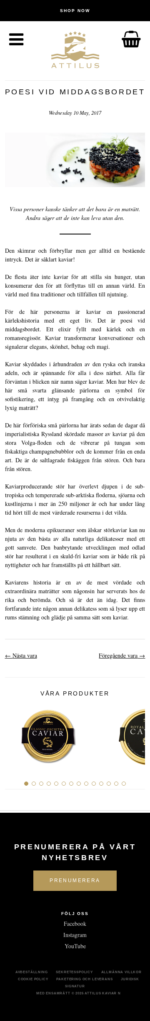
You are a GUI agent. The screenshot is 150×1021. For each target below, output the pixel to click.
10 (94, 784)
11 (101, 784)
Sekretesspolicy (74, 972)
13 (116, 784)
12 (109, 784)
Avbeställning (31, 972)
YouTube (75, 946)
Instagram (75, 935)
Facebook (75, 923)
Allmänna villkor (121, 972)
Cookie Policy (33, 979)
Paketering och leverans (84, 979)
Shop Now (75, 10)
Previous (14, 733)
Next (135, 733)
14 (124, 784)
